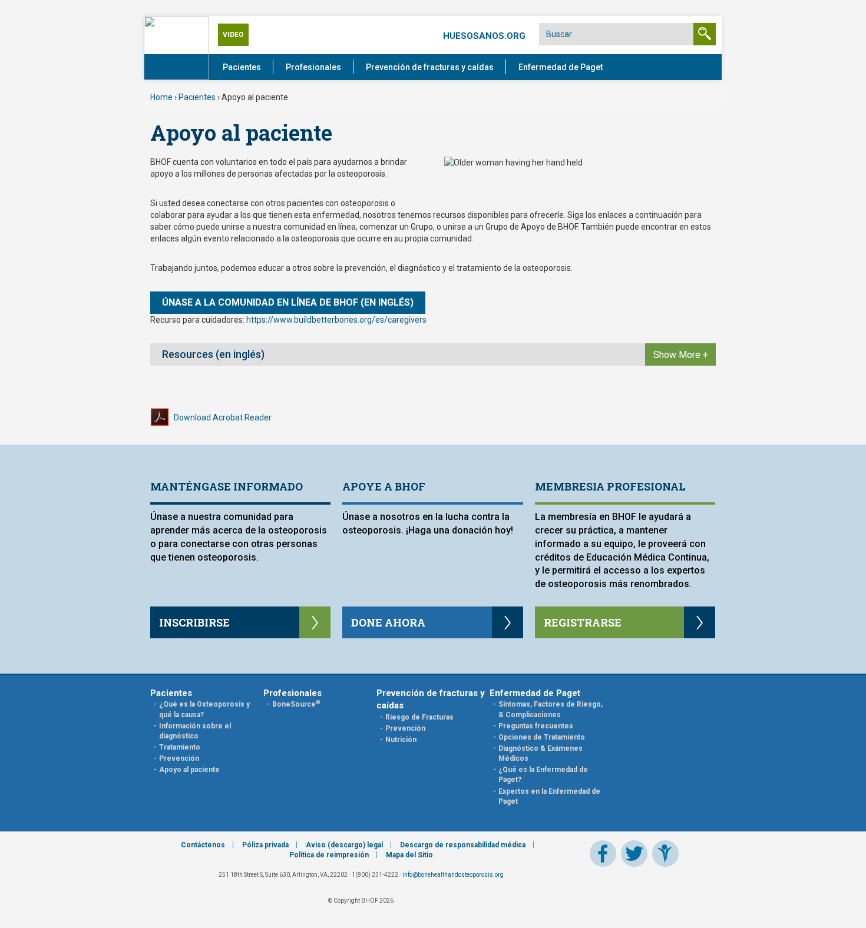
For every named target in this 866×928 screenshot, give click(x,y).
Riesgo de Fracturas (419, 717)
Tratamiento (179, 747)
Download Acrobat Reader (223, 417)
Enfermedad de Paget (560, 67)
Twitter (634, 853)
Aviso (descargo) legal (344, 845)
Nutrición (401, 739)
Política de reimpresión (329, 855)
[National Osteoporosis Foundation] (176, 47)
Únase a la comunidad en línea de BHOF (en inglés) (288, 302)
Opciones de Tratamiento (541, 737)
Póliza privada (265, 845)
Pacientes (242, 67)
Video (233, 35)
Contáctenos (203, 845)
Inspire (665, 853)
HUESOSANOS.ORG (484, 36)
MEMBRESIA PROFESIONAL (610, 486)
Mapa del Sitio (409, 855)
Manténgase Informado (226, 486)
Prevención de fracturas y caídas (430, 67)
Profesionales (313, 67)
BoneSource (296, 704)
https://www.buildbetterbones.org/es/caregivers (336, 319)
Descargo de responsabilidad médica (462, 845)
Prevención (179, 758)
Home (161, 97)
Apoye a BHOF (383, 486)
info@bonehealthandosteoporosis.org (453, 874)
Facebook (603, 853)
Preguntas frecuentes (535, 726)
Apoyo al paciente (189, 769)
